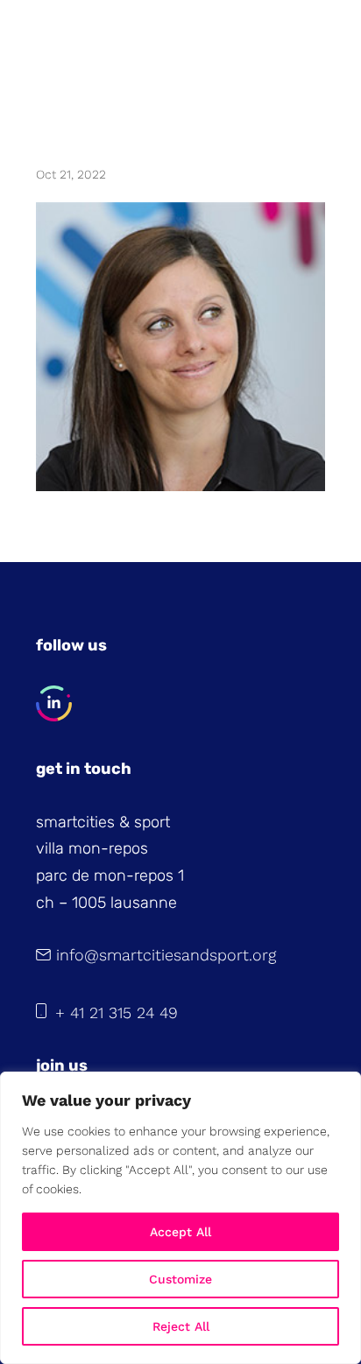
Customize (180, 1279)
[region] (180, 1218)
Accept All (180, 1232)
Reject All (180, 1326)
